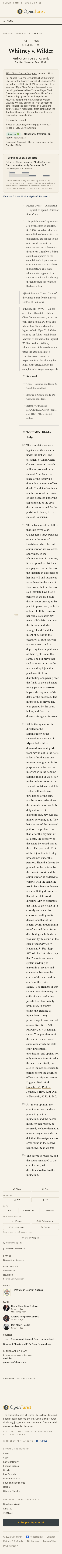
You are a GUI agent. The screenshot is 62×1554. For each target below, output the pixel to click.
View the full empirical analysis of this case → (26, 196)
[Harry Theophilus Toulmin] (6, 1308)
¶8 (24, 405)
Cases (6, 1453)
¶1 (24, 205)
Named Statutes (11, 1478)
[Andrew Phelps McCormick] (6, 1318)
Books (6, 1487)
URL (10, 1210)
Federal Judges (11, 1466)
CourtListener (17, 1279)
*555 (16, 615)
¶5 (24, 375)
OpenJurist (8, 33)
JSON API (8, 1513)
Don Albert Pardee (20, 1325)
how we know (20, 138)
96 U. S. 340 (48, 1096)
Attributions (33, 1541)
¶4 (25, 308)
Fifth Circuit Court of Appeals (31, 58)
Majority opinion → (19, 1312)
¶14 (23, 1155)
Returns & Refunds (13, 1541)
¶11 (23, 524)
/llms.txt (7, 1508)
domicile (7, 1358)
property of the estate (14, 1362)
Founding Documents (14, 1482)
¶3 (25, 293)
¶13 (23, 1104)
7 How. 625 (43, 1091)
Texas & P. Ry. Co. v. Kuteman (21, 128)
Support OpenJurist (31, 1522)
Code (6, 1457)
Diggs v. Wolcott (41, 124)
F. (30, 33)
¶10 (23, 445)
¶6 (24, 383)
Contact (51, 1537)
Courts (6, 1470)
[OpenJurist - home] (31, 11)
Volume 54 (21, 33)
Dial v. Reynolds (24, 124)
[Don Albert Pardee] (6, 1327)
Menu (10, 21)
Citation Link (28, 1210)
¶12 (23, 723)
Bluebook (50, 1210)
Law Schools (9, 1474)
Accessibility (34, 1537)
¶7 (24, 394)
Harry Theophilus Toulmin (24, 1306)
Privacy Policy (10, 1546)
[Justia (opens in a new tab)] (41, 1441)
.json (18, 1378)
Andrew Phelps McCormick (25, 1316)
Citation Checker (12, 1491)
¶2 (24, 221)
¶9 (24, 432)
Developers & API (12, 1504)
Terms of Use (49, 1541)
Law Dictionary (10, 1462)
